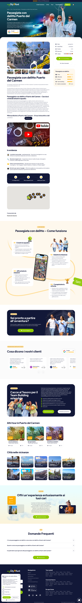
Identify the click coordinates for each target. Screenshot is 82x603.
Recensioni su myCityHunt (33, 578)
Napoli (61, 572)
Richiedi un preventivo (64, 411)
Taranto (55, 574)
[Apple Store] (32, 586)
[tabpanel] (15, 178)
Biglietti (29, 572)
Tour (52, 4)
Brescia (66, 574)
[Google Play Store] (32, 590)
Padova (47, 574)
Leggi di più (8, 584)
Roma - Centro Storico (50, 572)
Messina (71, 573)
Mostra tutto (28, 118)
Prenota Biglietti (26, 330)
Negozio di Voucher (32, 574)
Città (47, 4)
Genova (47, 573)
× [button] (19, 575)
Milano (57, 572)
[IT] (73, 4)
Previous (38, 372)
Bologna (51, 573)
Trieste (51, 574)
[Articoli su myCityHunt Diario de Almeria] (12, 215)
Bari (59, 573)
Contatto (30, 579)
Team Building (59, 4)
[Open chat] (79, 600)
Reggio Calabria (61, 574)
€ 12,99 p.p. (65, 58)
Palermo (68, 572)
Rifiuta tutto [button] (15, 597)
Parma (70, 574)
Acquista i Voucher (42, 516)
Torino (64, 572)
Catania (62, 573)
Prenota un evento (48, 411)
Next (43, 372)
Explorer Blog (30, 576)
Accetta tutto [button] (6, 597)
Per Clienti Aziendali (64, 63)
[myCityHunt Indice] (14, 4)
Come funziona (40, 4)
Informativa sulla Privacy (33, 581)
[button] (11, 599)
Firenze (55, 573)
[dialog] (10, 588)
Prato (47, 576)
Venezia (66, 573)
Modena (50, 576)
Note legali (63, 602)
